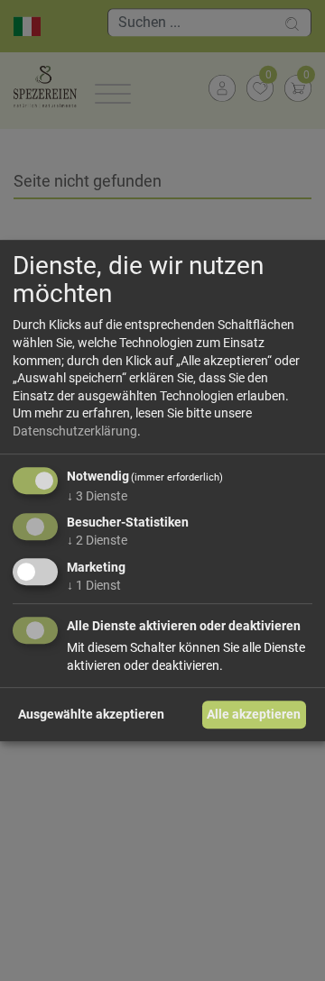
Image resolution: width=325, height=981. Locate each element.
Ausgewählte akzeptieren (91, 714)
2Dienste (97, 540)
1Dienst (94, 585)
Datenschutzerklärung (75, 431)
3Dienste (97, 496)
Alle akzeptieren (254, 714)
